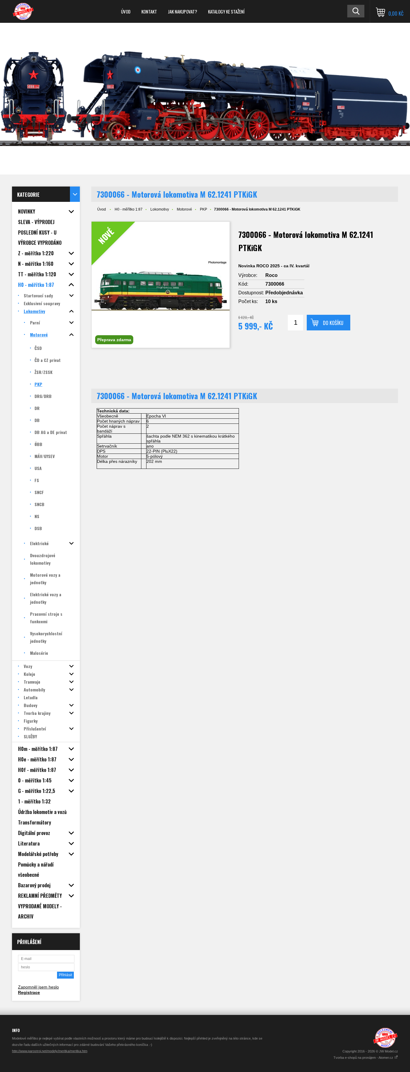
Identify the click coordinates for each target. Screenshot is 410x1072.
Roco (271, 275)
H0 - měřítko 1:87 (129, 209)
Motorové (184, 209)
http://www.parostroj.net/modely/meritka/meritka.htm (49, 1051)
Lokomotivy (159, 209)
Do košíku (333, 322)
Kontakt (149, 11)
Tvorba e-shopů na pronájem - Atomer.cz (363, 1057)
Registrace (29, 992)
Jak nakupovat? (182, 11)
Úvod (126, 11)
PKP (203, 209)
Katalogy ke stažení (226, 11)
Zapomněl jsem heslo (38, 987)
